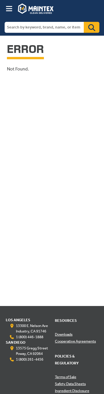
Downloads (64, 334)
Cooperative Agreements (75, 341)
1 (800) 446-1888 (29, 337)
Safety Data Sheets (70, 384)
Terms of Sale (65, 377)
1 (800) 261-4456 (29, 360)
